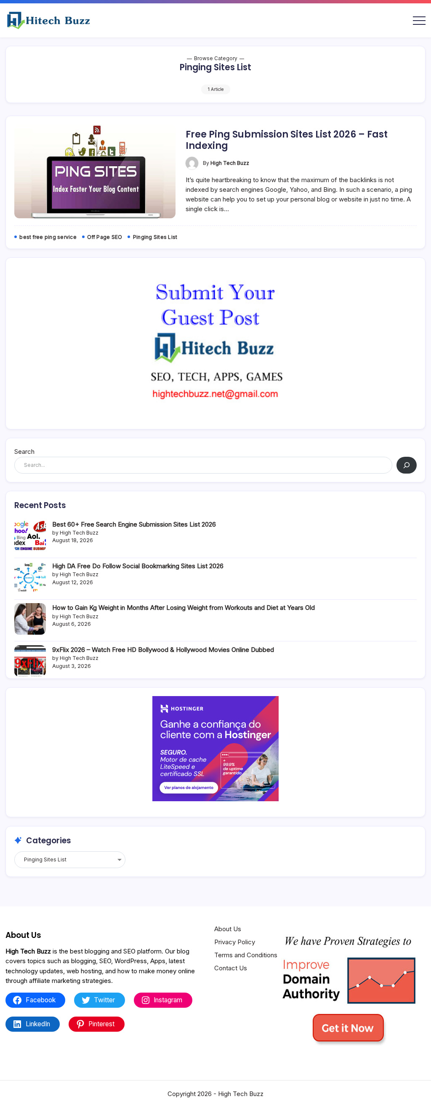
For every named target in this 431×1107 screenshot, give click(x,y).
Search (24, 452)
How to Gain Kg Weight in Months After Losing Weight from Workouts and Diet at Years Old (183, 608)
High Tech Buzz (229, 163)
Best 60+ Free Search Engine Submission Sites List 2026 (134, 524)
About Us (227, 929)
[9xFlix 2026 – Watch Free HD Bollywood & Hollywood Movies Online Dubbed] (30, 661)
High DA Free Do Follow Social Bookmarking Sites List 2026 (137, 566)
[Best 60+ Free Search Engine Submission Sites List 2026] (30, 535)
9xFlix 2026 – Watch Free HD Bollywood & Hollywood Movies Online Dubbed (163, 650)
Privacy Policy (234, 942)
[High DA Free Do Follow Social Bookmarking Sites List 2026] (30, 577)
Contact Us (230, 968)
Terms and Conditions (245, 955)
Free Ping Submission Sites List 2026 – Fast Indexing (287, 140)
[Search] (406, 465)
